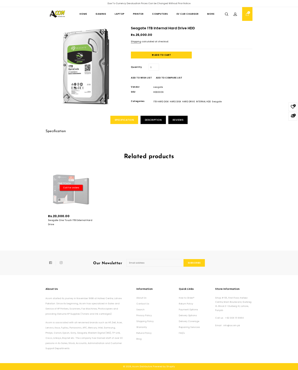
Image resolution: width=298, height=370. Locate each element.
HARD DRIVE (188, 101)
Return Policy (186, 303)
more (210, 14)
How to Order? (187, 297)
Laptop (119, 14)
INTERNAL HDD (203, 101)
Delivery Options (188, 315)
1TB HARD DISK (161, 101)
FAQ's (182, 333)
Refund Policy (144, 333)
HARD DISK (175, 101)
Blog (139, 338)
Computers (160, 14)
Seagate (217, 101)
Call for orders (71, 187)
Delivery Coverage (189, 321)
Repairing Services (189, 327)
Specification (124, 120)
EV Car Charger (188, 14)
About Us (141, 297)
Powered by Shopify (164, 366)
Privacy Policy (144, 315)
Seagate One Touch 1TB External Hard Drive (70, 222)
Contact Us (142, 303)
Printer (138, 14)
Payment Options (188, 309)
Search (140, 309)
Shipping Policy (145, 321)
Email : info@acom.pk (227, 325)
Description (153, 120)
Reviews (178, 120)
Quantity (136, 67)
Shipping (136, 41)
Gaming (101, 14)
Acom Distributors (142, 366)
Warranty (141, 327)
